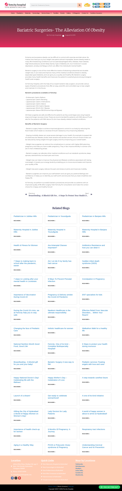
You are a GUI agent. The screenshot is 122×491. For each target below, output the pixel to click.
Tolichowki (79, 464)
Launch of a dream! (22, 396)
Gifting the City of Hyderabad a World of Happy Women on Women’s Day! (26, 413)
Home (13, 13)
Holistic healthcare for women (60, 328)
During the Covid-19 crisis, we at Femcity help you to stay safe (26, 312)
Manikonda (79, 475)
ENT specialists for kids (92, 295)
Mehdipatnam (80, 466)
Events (62, 13)
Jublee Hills (79, 470)
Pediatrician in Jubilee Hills (25, 216)
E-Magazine (76, 13)
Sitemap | (71, 486)
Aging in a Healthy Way (24, 445)
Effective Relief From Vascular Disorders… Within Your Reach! (95, 312)
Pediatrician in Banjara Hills (94, 216)
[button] (109, 487)
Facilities (55, 13)
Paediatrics (20, 13)
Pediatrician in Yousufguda (59, 216)
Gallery (69, 13)
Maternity (28, 13)
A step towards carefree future (95, 378)
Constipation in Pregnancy (93, 279)
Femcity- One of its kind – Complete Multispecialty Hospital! (59, 346)
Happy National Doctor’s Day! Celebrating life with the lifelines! (26, 380)
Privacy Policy (52, 486)
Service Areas (46, 13)
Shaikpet (78, 468)
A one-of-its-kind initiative (93, 396)
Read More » (17, 220)
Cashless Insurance (96, 13)
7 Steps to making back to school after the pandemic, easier (25, 263)
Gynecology (36, 13)
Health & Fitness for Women (26, 245)
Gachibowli (79, 473)
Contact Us (85, 13)
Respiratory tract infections (93, 429)
